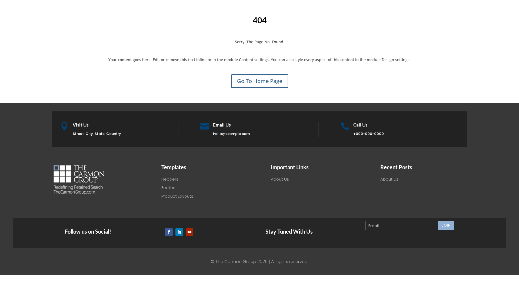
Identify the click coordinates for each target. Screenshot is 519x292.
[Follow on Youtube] (189, 232)
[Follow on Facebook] (169, 232)
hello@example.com (231, 133)
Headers (169, 179)
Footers (169, 187)
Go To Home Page (259, 81)
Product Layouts (177, 196)
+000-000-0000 (368, 133)
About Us (280, 179)
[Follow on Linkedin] (179, 232)
